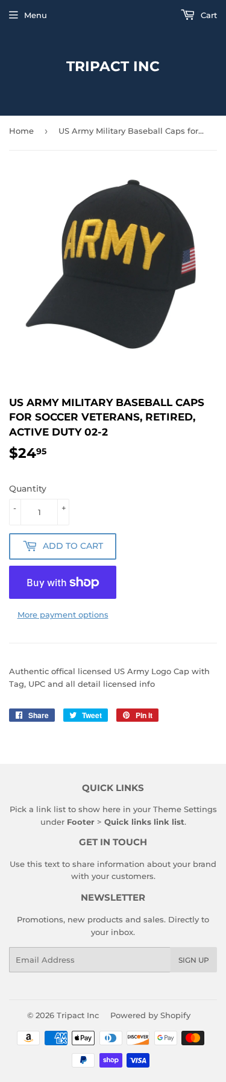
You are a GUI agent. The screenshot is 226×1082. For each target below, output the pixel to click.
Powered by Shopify (150, 1015)
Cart (207, 15)
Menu (35, 15)
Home (21, 131)
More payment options (62, 614)
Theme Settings (185, 809)
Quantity (27, 488)
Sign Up (193, 960)
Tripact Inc (113, 66)
